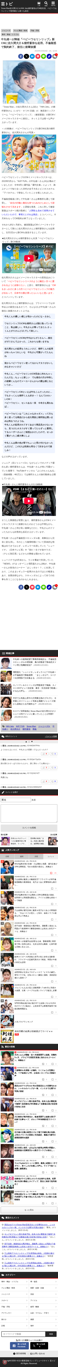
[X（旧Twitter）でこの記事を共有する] (26, 56)
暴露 (32, 1319)
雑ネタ (3, 1319)
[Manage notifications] (5, 1362)
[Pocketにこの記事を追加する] (37, 56)
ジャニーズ (6, 31)
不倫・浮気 (35, 31)
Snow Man (31, 726)
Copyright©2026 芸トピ (29, 1362)
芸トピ (7, 4)
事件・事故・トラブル (10, 34)
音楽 (32, 1294)
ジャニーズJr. (44, 726)
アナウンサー (6, 1313)
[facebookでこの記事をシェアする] (20, 56)
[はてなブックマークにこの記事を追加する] (32, 56)
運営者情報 (21, 1353)
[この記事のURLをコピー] (49, 56)
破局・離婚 (34, 1307)
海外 (32, 1326)
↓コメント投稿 (51, 736)
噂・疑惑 (33, 1282)
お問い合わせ (39, 1353)
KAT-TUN (20, 726)
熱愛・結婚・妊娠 (37, 1288)
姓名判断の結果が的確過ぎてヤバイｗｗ (34, 1032)
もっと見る (29, 1210)
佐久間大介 (15, 729)
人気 (38, 5)
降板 (35, 729)
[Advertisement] (29, 20)
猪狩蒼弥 (26, 729)
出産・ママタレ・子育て (39, 1313)
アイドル (33, 1300)
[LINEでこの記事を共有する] (43, 56)
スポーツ (4, 1300)
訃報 (3, 1326)
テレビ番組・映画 (20, 31)
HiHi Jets (10, 726)
